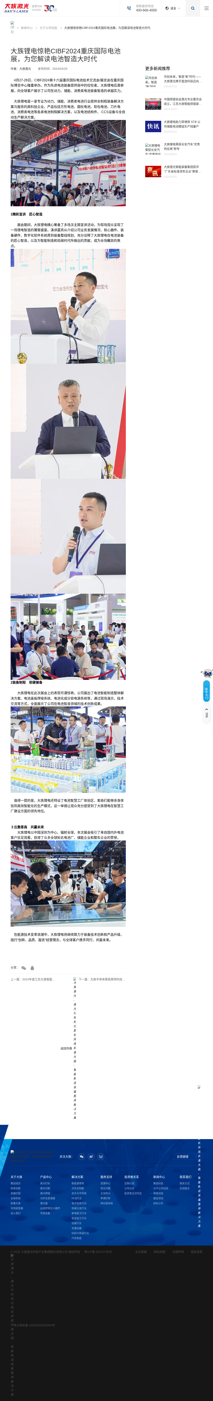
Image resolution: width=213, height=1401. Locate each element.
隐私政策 (196, 1251)
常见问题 (105, 1188)
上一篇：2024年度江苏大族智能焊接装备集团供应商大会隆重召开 (34, 979)
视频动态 (158, 1193)
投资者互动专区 (133, 1193)
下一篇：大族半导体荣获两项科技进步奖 (102, 979)
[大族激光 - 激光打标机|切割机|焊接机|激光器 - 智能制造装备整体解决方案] (32, 1156)
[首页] (16, 8)
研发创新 (16, 1188)
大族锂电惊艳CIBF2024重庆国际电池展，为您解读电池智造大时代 (107, 27)
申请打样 (105, 1198)
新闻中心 (27, 27)
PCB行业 (77, 1198)
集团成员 (16, 1183)
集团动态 (158, 1183)
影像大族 (16, 1203)
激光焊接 (45, 1193)
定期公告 (129, 1183)
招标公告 (158, 1203)
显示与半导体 (79, 1193)
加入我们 (16, 1213)
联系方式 (185, 1183)
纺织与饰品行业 (80, 1233)
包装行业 (77, 1223)
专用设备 (45, 1213)
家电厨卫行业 (79, 1213)
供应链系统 (106, 1203)
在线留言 (185, 1188)
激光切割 (45, 1188)
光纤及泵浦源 (47, 1198)
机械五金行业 (79, 1208)
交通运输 (77, 1228)
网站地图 (159, 1251)
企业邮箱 (141, 1251)
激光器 (44, 1203)
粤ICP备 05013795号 (98, 1251)
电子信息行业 (79, 1203)
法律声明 (178, 1251)
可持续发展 (17, 1208)
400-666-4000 (146, 10)
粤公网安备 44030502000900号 (34, 1325)
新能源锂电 (78, 1183)
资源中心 (105, 1183)
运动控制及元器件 (50, 1208)
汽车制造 (77, 1238)
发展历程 (16, 1193)
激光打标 (45, 1183)
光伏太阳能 (78, 1188)
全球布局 (16, 1198)
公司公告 (129, 1188)
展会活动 (158, 1198)
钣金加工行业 (79, 1218)
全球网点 (105, 1193)
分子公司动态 (48, 27)
